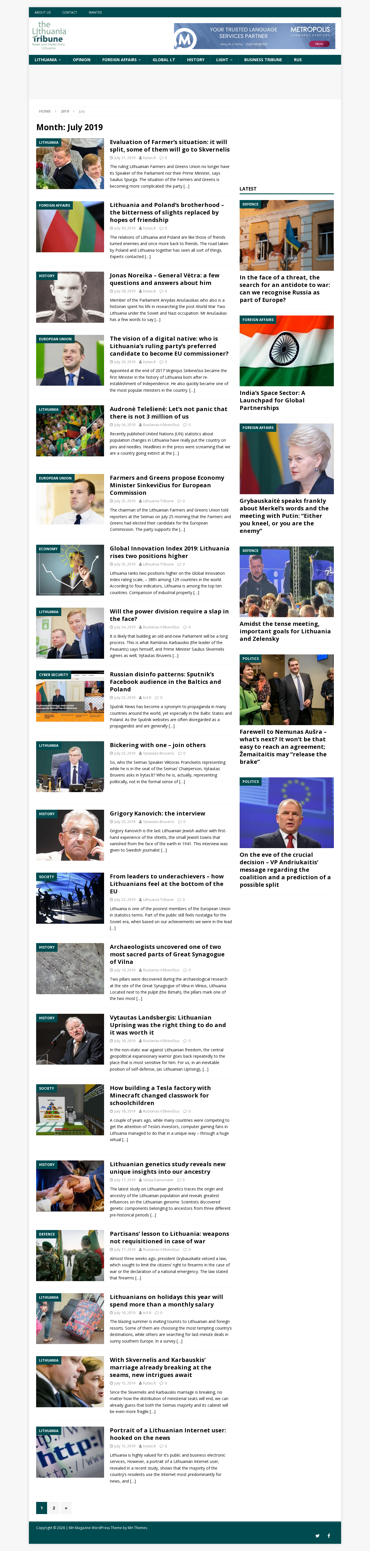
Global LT (164, 59)
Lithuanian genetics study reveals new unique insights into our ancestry (167, 1167)
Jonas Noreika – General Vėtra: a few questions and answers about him (164, 279)
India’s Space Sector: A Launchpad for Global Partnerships (272, 400)
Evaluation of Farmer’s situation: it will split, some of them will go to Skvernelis (170, 145)
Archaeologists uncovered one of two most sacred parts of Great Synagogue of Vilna (167, 954)
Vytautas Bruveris (158, 753)
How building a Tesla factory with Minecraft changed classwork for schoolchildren (160, 1095)
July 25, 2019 (124, 500)
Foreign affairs (119, 59)
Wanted (95, 12)
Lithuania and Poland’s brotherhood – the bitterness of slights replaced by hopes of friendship (167, 212)
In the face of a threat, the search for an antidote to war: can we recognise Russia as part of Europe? (285, 288)
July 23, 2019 (124, 697)
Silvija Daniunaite (158, 1179)
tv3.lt (147, 697)
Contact (69, 12)
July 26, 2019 (124, 361)
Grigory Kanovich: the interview (157, 813)
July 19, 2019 (124, 970)
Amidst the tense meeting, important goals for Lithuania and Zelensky (285, 631)
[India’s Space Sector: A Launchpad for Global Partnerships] (287, 351)
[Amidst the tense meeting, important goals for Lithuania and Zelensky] (287, 581)
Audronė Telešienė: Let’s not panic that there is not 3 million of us (168, 412)
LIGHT (222, 59)
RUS (298, 59)
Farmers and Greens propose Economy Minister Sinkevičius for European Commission (167, 485)
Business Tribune (263, 59)
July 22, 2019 (124, 899)
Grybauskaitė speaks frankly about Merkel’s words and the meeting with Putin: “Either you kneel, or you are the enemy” (284, 516)
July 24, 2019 (124, 627)
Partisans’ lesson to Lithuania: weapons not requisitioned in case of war (169, 1237)
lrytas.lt (149, 157)
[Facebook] (329, 1536)
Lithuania (46, 59)
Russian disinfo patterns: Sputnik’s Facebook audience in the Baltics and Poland (165, 681)
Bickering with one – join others (158, 745)
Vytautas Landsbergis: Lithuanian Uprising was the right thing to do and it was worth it (168, 1025)
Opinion (81, 59)
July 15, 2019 (124, 1383)
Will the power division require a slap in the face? (169, 615)
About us (43, 12)
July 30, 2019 (124, 228)
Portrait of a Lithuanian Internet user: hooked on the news (168, 1434)
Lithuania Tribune (158, 500)
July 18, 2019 (124, 1040)
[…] (186, 186)
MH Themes (137, 1527)
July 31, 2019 (124, 157)
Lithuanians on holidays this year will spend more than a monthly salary (166, 1300)
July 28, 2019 (124, 291)
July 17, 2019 (124, 1179)
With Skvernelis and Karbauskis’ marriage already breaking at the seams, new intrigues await (160, 1367)
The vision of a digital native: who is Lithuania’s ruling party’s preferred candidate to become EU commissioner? (169, 346)
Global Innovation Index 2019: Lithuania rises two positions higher (170, 552)
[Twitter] (317, 1536)
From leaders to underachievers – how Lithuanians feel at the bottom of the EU (167, 883)
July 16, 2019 (124, 1312)
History (195, 59)
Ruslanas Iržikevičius (161, 424)
